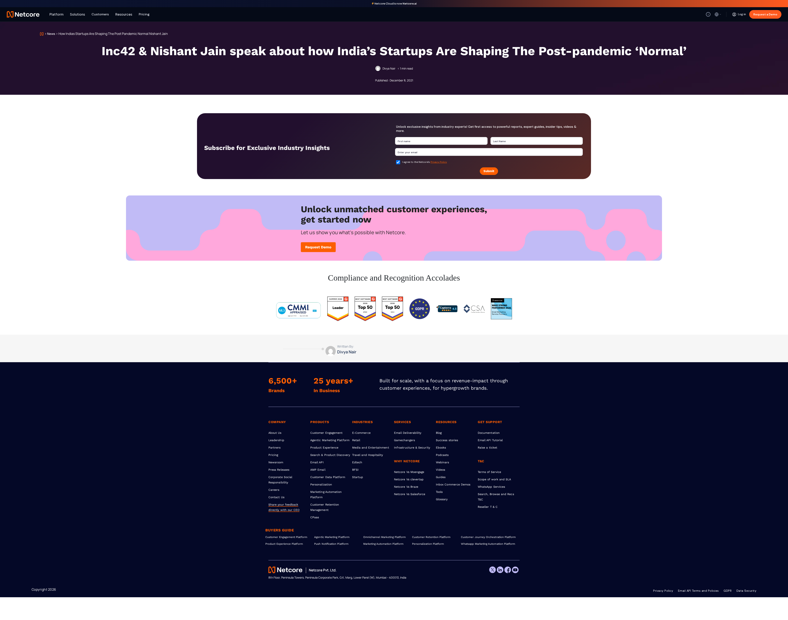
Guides (441, 477)
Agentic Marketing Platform (329, 440)
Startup (357, 477)
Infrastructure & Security (412, 447)
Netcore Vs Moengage (409, 472)
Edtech (357, 462)
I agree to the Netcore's (424, 162)
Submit (488, 171)
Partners (274, 447)
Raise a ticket (487, 447)
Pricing (144, 14)
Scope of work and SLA (494, 479)
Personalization (321, 484)
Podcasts (442, 455)
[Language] (718, 14)
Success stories (447, 440)
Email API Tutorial (490, 440)
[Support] (708, 14)
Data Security (746, 590)
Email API (317, 462)
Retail (356, 440)
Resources (123, 14)
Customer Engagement (326, 432)
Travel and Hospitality (367, 455)
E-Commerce (361, 432)
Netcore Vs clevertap (409, 479)
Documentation (489, 432)
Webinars (442, 462)
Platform (56, 14)
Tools (439, 491)
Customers (100, 14)
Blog (439, 432)
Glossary (442, 499)
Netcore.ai (410, 3)
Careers (273, 489)
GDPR (728, 590)
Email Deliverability (407, 432)
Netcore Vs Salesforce (409, 494)
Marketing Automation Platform (383, 543)
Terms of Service (489, 472)
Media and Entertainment (370, 447)
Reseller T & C (488, 506)
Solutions (77, 14)
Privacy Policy (439, 162)
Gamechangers (404, 440)
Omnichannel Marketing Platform (384, 537)
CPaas (314, 517)
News (51, 34)
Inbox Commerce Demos (453, 484)
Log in (742, 14)
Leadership (276, 440)
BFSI (355, 469)
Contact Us (276, 497)
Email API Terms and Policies (698, 590)
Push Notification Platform (331, 543)
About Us (275, 432)
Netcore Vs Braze (406, 486)
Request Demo (318, 247)
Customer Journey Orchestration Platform (485, 537)
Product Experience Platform (284, 543)
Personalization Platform (428, 543)
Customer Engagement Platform (286, 537)
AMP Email (317, 469)
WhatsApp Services (491, 486)
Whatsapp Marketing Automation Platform (485, 543)
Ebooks (441, 447)
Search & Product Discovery (330, 455)
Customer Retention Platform (431, 537)
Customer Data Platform (327, 477)
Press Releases (278, 469)
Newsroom (275, 462)
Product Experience (324, 447)
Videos (440, 469)
